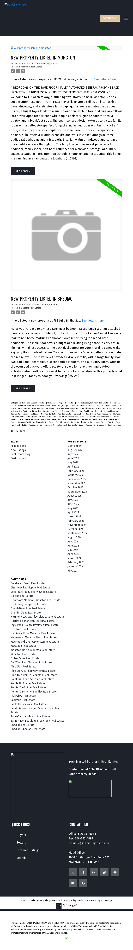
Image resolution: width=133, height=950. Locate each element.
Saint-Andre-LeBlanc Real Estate (25, 425)
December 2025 (76, 479)
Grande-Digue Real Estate (26, 612)
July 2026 (72, 454)
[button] (110, 18)
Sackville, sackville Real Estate (68, 422)
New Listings (18, 450)
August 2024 (74, 537)
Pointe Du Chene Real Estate (54, 419)
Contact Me (110, 18)
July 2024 (72, 541)
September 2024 (77, 533)
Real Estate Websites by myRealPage (95, 900)
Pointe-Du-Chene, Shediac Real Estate (34, 691)
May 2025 (72, 508)
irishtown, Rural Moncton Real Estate (45, 411)
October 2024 (75, 529)
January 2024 (75, 566)
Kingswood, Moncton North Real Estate (78, 411)
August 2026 (74, 450)
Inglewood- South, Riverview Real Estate (104, 408)
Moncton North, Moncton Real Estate (56, 414)
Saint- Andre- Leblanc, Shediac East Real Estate (101, 422)
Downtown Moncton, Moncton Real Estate (35, 406)
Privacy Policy (70, 900)
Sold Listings (18, 458)
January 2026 (75, 474)
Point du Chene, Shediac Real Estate (26, 419)
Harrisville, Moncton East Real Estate (71, 408)
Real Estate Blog (20, 454)
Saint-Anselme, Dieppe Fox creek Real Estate (59, 425)
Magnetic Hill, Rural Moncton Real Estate (35, 641)
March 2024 (74, 558)
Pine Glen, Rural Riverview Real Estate (69, 417)
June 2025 (73, 504)
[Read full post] (66, 50)
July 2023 (72, 570)
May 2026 (73, 462)
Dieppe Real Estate (22, 595)
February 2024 (75, 562)
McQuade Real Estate (31, 414)
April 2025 (73, 512)
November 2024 (76, 524)
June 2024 (73, 545)
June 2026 (73, 458)
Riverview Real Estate (27, 422)
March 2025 (74, 516)
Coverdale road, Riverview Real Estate (92, 403)
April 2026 (73, 466)
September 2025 (77, 491)
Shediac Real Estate (31, 308)
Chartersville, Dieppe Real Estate (61, 403)
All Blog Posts (19, 445)
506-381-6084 (98, 769)
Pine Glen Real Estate (42, 417)
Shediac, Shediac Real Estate (109, 425)
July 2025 (72, 499)
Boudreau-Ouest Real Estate (34, 403)
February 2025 (75, 520)
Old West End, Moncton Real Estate (32, 662)
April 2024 (73, 553)
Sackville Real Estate (46, 422)
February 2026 (75, 470)
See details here (105, 79)
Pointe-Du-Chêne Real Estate (80, 419)
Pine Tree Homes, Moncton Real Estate (102, 417)
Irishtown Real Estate (20, 411)
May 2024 (73, 549)
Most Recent (74, 445)
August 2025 (74, 495)
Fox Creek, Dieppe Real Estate (66, 406)
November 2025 (76, 483)
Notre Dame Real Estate (101, 414)
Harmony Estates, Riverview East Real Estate (36, 408)
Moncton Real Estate (31, 67)
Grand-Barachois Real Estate (92, 406)
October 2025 (75, 487)
